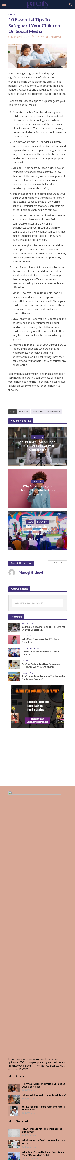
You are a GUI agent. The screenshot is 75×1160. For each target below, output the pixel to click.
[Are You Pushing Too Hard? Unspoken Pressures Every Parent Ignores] (14, 664)
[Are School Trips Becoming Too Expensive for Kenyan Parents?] (14, 676)
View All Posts (57, 562)
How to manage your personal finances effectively (42, 1130)
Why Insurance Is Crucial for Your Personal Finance (43, 1142)
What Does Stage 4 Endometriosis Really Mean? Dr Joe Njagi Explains (43, 1154)
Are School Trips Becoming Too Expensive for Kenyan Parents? (44, 678)
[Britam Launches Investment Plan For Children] (14, 651)
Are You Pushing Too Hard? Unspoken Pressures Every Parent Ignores (41, 665)
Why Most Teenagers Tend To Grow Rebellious (37, 488)
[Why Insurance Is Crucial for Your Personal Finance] (14, 1144)
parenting (38, 411)
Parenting (14, 14)
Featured (24, 411)
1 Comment (30, 1135)
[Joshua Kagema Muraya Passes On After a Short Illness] (14, 1111)
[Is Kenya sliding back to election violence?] (14, 1099)
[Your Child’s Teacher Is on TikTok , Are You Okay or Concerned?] (14, 627)
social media (53, 411)
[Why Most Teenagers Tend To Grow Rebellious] (14, 639)
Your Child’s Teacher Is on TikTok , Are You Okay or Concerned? (37, 445)
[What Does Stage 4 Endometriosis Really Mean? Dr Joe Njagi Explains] (14, 1156)
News (30, 522)
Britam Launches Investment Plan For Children (37, 530)
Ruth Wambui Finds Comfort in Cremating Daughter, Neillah (43, 1085)
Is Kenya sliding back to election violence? (44, 1095)
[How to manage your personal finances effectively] (14, 1132)
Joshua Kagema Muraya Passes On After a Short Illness (43, 1108)
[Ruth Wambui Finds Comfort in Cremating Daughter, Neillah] (14, 1087)
